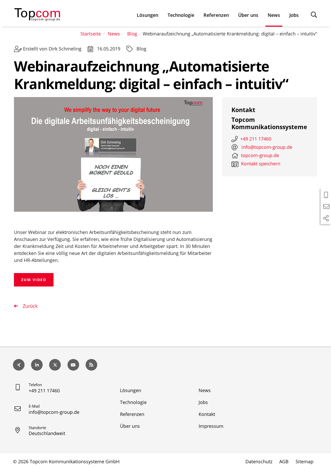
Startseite (90, 34)
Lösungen (147, 15)
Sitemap (304, 461)
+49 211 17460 (44, 390)
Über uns (248, 15)
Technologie (181, 15)
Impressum (211, 426)
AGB (284, 461)
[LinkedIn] (37, 365)
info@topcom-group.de (54, 412)
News (274, 15)
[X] (55, 365)
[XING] (19, 365)
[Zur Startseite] (37, 13)
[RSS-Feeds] (91, 365)
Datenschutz (258, 461)
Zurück (29, 306)
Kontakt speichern (260, 163)
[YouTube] (73, 365)
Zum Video (33, 279)
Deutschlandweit (47, 433)
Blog (132, 34)
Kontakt (207, 414)
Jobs (294, 15)
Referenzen (216, 15)
